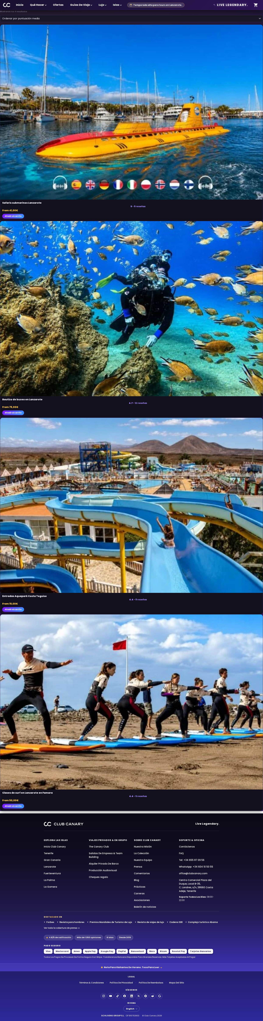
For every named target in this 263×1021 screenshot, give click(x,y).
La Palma (49, 880)
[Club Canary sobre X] (138, 996)
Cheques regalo (98, 877)
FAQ (181, 853)
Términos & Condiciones (91, 982)
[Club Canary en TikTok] (117, 996)
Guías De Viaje (80, 5)
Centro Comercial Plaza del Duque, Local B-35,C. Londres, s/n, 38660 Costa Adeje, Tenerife (196, 885)
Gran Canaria (52, 860)
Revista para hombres (72, 922)
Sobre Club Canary (147, 840)
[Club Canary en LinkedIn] (131, 996)
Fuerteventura (52, 873)
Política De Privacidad (121, 982)
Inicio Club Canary (55, 846)
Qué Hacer (37, 5)
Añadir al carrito (13, 216)
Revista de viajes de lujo (150, 922)
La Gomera (50, 886)
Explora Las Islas (56, 840)
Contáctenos (187, 846)
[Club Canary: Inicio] (7, 5)
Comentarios (142, 873)
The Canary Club (99, 846)
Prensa (138, 866)
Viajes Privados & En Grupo (108, 840)
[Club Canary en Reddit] (152, 996)
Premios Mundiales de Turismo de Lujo (111, 922)
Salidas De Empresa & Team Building (106, 855)
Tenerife (48, 853)
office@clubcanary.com (193, 873)
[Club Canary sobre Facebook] (124, 996)
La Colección (141, 853)
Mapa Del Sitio (176, 982)
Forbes (50, 922)
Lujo (101, 5)
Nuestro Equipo (143, 860)
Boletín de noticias (145, 906)
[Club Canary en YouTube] (110, 996)
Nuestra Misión (143, 846)
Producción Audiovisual (103, 870)
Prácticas (139, 886)
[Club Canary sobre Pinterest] (145, 996)
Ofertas (58, 5)
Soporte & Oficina (191, 840)
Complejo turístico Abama (203, 922)
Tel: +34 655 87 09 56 (191, 860)
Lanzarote (50, 866)
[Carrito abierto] (256, 5)
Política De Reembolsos (151, 982)
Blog (136, 880)
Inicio (19, 5)
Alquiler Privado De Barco (104, 863)
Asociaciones (142, 900)
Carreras (139, 893)
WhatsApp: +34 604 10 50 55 (196, 866)
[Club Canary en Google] (159, 996)
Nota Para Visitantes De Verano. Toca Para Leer (131, 967)
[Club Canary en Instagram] (103, 996)
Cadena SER (176, 922)
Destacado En (53, 917)
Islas (116, 5)
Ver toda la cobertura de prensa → (62, 928)
